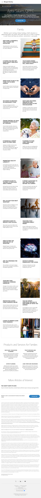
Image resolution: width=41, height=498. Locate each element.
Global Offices (20, 487)
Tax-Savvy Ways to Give (8, 386)
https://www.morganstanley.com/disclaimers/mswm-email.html (12, 439)
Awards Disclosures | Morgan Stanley (7, 474)
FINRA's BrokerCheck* (29, 429)
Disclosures (16, 485)
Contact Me (20, 20)
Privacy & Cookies (23, 485)
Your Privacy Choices (19, 490)
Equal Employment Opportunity (21, 488)
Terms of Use (18, 486)
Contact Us (23, 486)
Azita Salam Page (7, 6)
